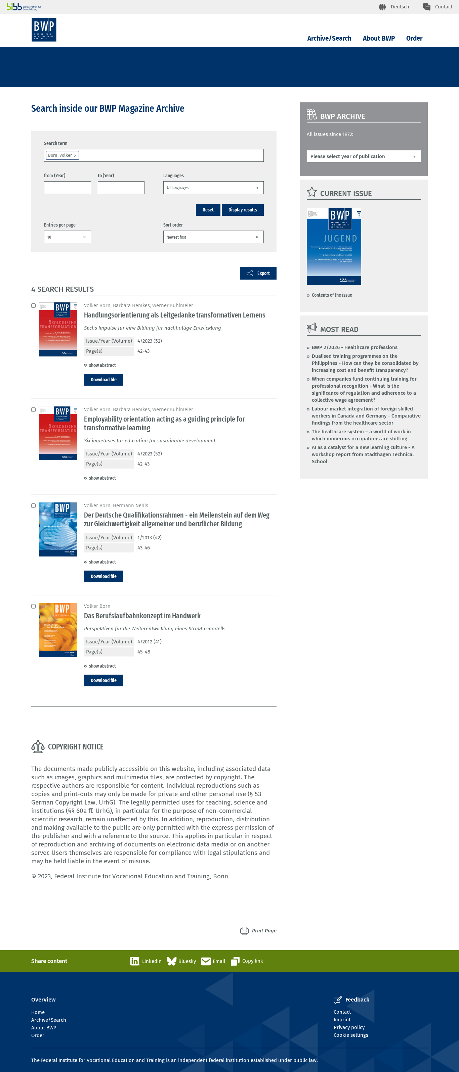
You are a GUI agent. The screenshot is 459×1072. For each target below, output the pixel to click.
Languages (173, 176)
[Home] (44, 29)
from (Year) (54, 176)
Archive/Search (329, 38)
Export (263, 273)
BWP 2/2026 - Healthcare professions (355, 347)
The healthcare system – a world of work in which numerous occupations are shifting (361, 435)
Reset (208, 210)
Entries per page (60, 225)
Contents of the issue (332, 295)
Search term (56, 143)
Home (38, 1012)
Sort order (173, 225)
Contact (342, 1012)
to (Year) (106, 176)
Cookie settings (351, 1035)
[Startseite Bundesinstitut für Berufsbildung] (189, 7)
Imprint (342, 1020)
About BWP (379, 38)
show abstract (102, 365)
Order (414, 38)
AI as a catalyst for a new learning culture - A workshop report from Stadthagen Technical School (363, 454)
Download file (104, 380)
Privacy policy (349, 1027)
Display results (242, 210)
